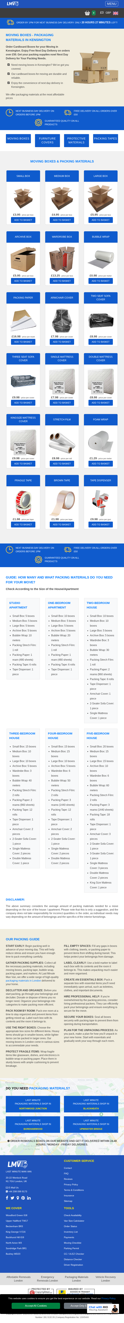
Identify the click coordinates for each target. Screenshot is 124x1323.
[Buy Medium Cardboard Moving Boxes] (62, 198)
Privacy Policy (108, 1298)
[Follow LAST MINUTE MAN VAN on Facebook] (7, 1198)
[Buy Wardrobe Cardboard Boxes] (62, 259)
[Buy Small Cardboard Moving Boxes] (23, 198)
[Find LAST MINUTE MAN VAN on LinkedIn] (29, 1198)
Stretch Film (62, 419)
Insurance (69, 1195)
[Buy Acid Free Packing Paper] (23, 320)
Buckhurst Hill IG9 (15, 1237)
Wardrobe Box (62, 236)
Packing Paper (23, 297)
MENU (111, 4)
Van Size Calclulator (74, 1220)
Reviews (68, 1179)
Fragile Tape (23, 480)
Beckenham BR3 (14, 1226)
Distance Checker (73, 1259)
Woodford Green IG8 (16, 1215)
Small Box (23, 176)
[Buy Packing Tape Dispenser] (101, 503)
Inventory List (71, 1232)
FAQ (66, 1173)
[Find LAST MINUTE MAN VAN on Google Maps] (18, 1198)
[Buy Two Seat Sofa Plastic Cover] (101, 320)
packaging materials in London (23, 980)
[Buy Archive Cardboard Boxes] (23, 259)
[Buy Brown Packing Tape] (62, 503)
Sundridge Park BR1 (16, 1248)
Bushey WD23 (13, 1254)
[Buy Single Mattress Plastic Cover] (62, 381)
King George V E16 (16, 1232)
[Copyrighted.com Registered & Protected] (41, 1292)
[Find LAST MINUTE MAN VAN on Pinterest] (23, 1198)
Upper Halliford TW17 (17, 1220)
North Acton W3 (14, 1243)
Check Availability (73, 1215)
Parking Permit (71, 1248)
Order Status (70, 1226)
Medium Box (62, 176)
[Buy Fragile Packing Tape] (23, 503)
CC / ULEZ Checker (74, 1254)
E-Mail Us (13, 1187)
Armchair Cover (62, 297)
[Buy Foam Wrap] (101, 442)
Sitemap (68, 1201)
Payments (69, 1237)
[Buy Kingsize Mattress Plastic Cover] (23, 442)
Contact (68, 1168)
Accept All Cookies (36, 1305)
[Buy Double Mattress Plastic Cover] (101, 381)
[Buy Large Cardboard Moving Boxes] (101, 198)
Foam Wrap (100, 419)
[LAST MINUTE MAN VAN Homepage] (13, 3)
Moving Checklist (72, 1243)
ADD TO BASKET (23, 220)
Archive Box (23, 236)
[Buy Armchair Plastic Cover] (62, 320)
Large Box (101, 176)
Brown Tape (62, 480)
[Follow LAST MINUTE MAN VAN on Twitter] (12, 1198)
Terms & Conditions (74, 1190)
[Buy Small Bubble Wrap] (101, 259)
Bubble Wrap (100, 236)
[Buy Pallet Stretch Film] (62, 442)
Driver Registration (73, 1265)
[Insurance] (75, 1292)
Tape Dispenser (100, 480)
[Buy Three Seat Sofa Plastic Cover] (23, 381)
